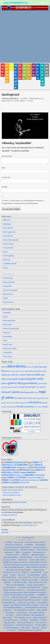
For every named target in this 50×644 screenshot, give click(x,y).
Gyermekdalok (36, 572)
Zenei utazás (47, 70)
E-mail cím (6, 177)
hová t (35, 467)
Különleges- (7, 224)
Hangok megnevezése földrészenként (17, 547)
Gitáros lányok (8, 243)
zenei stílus (38, 407)
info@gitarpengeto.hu (9, 515)
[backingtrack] (25, 125)
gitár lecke (36, 378)
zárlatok (45, 406)
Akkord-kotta (8, 294)
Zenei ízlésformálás (20, 582)
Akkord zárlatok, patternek (36, 567)
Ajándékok (2, 70)
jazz (34, 387)
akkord (4, 366)
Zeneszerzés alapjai (10, 290)
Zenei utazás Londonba (11, 492)
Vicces (5, 267)
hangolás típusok (6, 387)
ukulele (3, 406)
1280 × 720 (27, 98)
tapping (44, 402)
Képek (5, 251)
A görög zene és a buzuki (26, 602)
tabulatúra (34, 402)
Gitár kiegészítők (7, 73)
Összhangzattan (39, 552)
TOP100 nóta (8, 278)
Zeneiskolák (7, 286)
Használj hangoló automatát (24, 610)
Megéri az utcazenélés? (30, 580)
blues (4, 371)
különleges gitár (26, 392)
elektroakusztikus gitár (38, 371)
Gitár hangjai (40, 544)
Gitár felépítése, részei (22, 617)
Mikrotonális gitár (39, 617)
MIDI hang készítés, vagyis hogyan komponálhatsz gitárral (25, 598)
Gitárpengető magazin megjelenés (30, 630)
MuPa (36, 392)
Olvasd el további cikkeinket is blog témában (19, 594)
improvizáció (26, 386)
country (21, 371)
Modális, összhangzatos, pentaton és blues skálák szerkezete (25, 562)
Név (4, 167)
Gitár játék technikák (10, 240)
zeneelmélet (29, 406)
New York (21, 574)
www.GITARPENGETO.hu (16, 2)
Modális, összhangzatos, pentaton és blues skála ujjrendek (25, 564)
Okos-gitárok (8, 228)
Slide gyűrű (34, 620)
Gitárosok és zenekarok (13, 544)
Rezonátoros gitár (11, 620)
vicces (19, 406)
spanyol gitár (23, 403)
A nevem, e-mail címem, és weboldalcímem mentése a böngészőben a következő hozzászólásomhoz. (23, 201)
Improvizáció (8, 302)
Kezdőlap (8, 542)
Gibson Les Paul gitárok (25, 622)
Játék (11, 67)
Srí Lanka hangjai (33, 574)
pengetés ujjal (35, 398)
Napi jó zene (38, 71)
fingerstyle (30, 374)
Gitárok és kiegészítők (16, 76)
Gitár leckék (24, 71)
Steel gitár (24, 620)
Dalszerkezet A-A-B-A (11, 572)
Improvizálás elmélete (37, 559)
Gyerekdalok (29, 71)
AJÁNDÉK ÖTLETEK (10, 263)
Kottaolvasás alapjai (11, 549)
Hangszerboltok (9, 282)
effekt (27, 371)
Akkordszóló (22, 559)
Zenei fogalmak (8, 255)
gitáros (4, 383)
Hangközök (26, 552)
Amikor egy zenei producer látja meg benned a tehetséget (25, 592)
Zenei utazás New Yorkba (12, 495)
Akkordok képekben (11, 557)
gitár (38, 374)
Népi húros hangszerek (25, 625)
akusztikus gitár (40, 366)
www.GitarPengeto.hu (29, 525)
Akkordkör (25, 554)
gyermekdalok (42, 383)
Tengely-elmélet (38, 569)
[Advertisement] (25, 36)
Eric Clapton (21, 374)
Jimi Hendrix (41, 387)
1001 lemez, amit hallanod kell (29, 587)
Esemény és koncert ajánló (35, 542)
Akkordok (6, 259)
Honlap (4, 186)
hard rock (16, 387)
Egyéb (5, 316)
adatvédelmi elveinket (19, 502)
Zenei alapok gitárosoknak (36, 590)
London (13, 574)
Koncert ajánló (10, 392)
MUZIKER (4, 532)
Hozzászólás (7, 156)
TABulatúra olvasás (27, 549)
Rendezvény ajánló (42, 75)
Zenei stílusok (8, 235)
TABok (5, 298)
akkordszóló (30, 367)
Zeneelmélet (20, 71)
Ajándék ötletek (35, 597)
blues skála (11, 371)
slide (17, 402)
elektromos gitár (8, 374)
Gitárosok (33, 70)
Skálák (18, 552)
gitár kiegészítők (21, 379)
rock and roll (10, 402)
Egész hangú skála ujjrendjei (14, 567)
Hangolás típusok (39, 547)
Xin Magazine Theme (25, 539)
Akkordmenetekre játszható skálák (17, 569)
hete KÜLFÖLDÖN (16, 482)
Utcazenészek (8, 247)
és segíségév (33, 475)
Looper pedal (21, 612)
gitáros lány (15, 383)
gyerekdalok (30, 383)
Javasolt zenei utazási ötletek (12, 490)
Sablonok (25, 572)
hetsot (21, 463)
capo (17, 371)
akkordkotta (16, 366)
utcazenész (11, 406)
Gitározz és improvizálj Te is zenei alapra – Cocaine (22, 99)
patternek (26, 398)
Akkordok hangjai (38, 554)
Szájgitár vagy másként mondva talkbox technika (20, 605)
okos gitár (18, 398)
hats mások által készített (30, 480)
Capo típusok (42, 602)
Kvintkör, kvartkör (12, 554)
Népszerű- (7, 220)
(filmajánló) (19, 473)
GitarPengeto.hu (28, 537)
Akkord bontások (26, 557)
